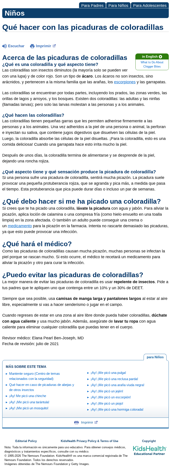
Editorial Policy (26, 441)
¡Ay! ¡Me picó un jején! (107, 391)
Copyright (149, 441)
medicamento (20, 226)
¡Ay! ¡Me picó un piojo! (107, 403)
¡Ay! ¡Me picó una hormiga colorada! (117, 409)
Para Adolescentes (150, 5)
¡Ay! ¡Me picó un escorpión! (111, 397)
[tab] (155, 357)
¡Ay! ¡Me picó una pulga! (108, 373)
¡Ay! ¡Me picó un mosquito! (28, 408)
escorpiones (125, 82)
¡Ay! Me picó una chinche (27, 396)
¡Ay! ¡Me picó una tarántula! (29, 402)
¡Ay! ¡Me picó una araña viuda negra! (117, 385)
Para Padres (92, 5)
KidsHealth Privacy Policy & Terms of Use (89, 441)
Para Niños (118, 5)
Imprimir (43, 46)
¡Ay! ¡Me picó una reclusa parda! (114, 379)
